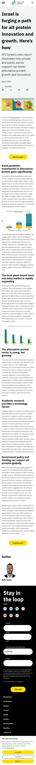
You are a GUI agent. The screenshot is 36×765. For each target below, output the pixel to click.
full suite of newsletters (17, 681)
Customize (18, 757)
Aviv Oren (8, 86)
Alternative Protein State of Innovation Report (16, 143)
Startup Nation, (16, 117)
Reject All (18, 761)
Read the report (18, 157)
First (8, 632)
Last (7, 641)
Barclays (23, 265)
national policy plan (22, 468)
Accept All (18, 752)
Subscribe (18, 689)
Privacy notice (10, 748)
